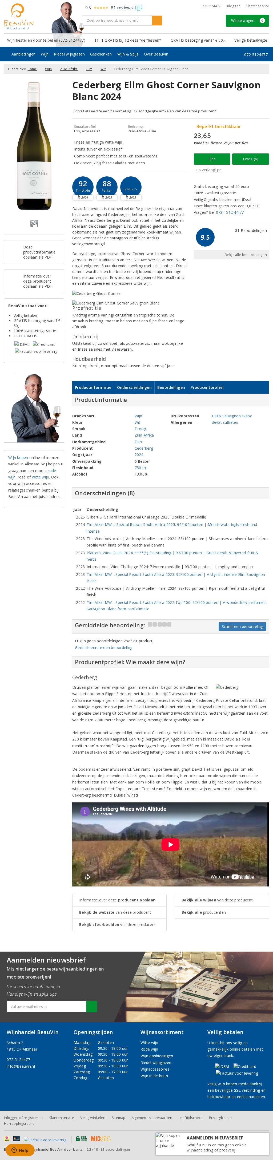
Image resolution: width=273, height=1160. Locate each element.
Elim (89, 69)
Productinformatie (93, 387)
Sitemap (119, 1117)
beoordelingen (115, 1149)
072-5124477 (210, 6)
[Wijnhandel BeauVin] (41, 16)
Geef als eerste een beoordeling (103, 647)
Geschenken (101, 54)
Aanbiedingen (23, 54)
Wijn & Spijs (128, 54)
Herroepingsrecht (19, 1123)
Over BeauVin (156, 54)
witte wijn (40, 477)
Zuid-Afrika (69, 69)
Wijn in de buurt (154, 1075)
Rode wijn (149, 1049)
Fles (212, 158)
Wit (103, 69)
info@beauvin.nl (21, 1066)
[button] (83, 187)
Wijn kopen (18, 457)
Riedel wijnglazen (69, 54)
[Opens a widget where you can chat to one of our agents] (20, 1150)
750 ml (141, 467)
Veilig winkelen (92, 1117)
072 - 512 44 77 (230, 212)
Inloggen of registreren (23, 1117)
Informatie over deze (117, 899)
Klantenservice (257, 6)
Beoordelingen (171, 387)
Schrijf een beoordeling (242, 626)
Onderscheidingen (134, 387)
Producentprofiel (207, 387)
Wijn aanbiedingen (156, 1055)
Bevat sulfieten (224, 422)
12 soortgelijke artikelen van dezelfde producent (175, 111)
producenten (204, 912)
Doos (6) (251, 158)
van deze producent (115, 912)
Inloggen (233, 6)
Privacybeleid (220, 1117)
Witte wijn (149, 1042)
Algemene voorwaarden (152, 1117)
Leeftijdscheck (191, 1117)
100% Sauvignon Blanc (231, 415)
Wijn (45, 54)
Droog (140, 428)
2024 (139, 454)
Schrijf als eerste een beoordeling (102, 111)
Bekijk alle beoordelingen (246, 254)
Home (32, 69)
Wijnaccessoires (154, 1069)
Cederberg (144, 448)
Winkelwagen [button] (247, 20)
